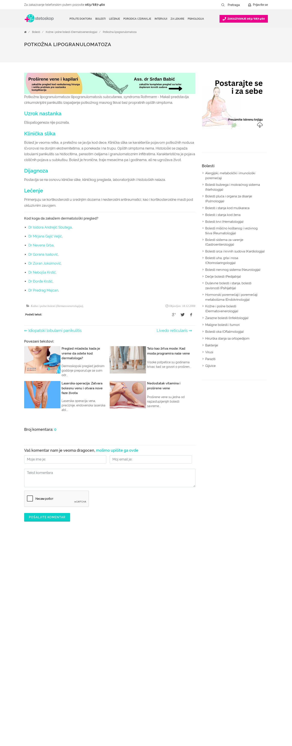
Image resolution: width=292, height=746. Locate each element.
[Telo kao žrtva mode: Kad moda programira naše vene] (128, 360)
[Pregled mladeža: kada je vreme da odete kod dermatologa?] (42, 360)
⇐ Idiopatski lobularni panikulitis (53, 330)
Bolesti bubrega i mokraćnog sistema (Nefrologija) (232, 187)
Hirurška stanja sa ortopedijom (227, 338)
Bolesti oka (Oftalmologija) (224, 332)
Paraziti (210, 359)
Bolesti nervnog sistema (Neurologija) (232, 270)
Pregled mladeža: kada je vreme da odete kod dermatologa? (81, 353)
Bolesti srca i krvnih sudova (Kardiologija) (235, 251)
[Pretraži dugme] (223, 4)
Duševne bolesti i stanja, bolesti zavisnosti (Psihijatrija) (228, 285)
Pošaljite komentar (47, 517)
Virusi (209, 352)
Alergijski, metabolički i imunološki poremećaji (230, 175)
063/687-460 (95, 4)
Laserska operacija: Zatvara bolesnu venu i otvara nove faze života (82, 388)
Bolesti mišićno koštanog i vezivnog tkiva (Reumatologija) (231, 230)
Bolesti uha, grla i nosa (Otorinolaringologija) (221, 260)
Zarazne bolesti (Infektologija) (226, 318)
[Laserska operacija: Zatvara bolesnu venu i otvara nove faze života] (42, 394)
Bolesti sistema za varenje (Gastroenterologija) (224, 242)
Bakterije (211, 345)
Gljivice (210, 366)
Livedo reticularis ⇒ (174, 330)
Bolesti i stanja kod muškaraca (227, 208)
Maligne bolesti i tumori (222, 325)
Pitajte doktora (80, 18)
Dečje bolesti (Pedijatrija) (223, 276)
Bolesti (36, 32)
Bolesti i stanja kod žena (222, 215)
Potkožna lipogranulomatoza (120, 32)
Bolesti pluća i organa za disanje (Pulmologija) (228, 198)
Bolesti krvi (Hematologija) (224, 222)
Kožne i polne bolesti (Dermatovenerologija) (71, 32)
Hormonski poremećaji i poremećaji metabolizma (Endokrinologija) (231, 297)
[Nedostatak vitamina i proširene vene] (128, 394)
